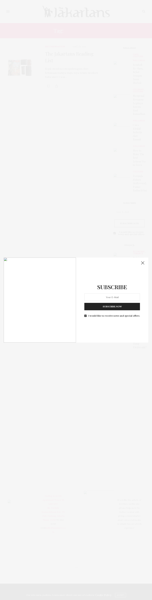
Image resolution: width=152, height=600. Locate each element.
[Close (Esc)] (142, 263)
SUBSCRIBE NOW (112, 306)
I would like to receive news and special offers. (114, 316)
